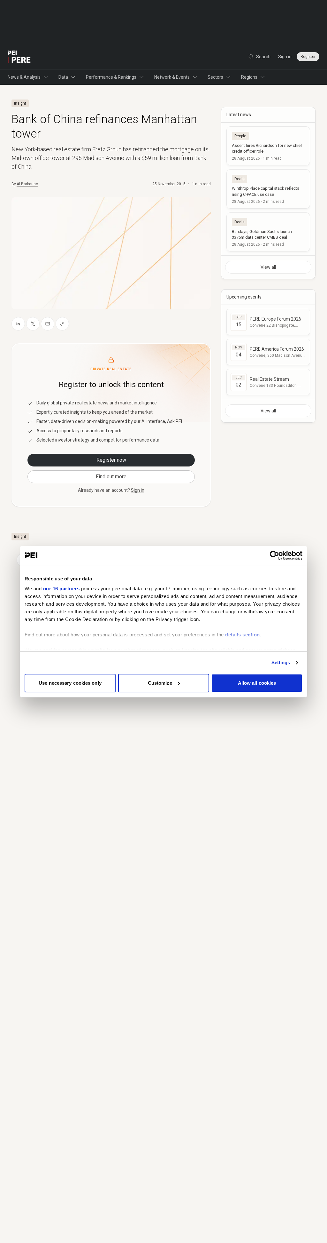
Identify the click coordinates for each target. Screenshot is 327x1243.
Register (308, 56)
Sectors (215, 77)
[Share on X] (33, 324)
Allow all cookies (257, 683)
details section (242, 634)
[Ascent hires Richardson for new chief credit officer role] (268, 146)
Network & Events (172, 77)
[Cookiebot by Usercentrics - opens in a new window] (274, 555)
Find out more (111, 477)
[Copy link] (62, 324)
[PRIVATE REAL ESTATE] (19, 57)
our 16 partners (61, 588)
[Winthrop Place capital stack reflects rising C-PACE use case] (268, 189)
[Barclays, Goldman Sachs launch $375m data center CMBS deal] (268, 232)
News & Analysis (24, 77)
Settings (280, 662)
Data (63, 77)
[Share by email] (47, 324)
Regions (249, 77)
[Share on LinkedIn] (18, 324)
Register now (111, 460)
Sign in (285, 56)
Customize (160, 683)
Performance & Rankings (111, 77)
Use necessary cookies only (70, 683)
